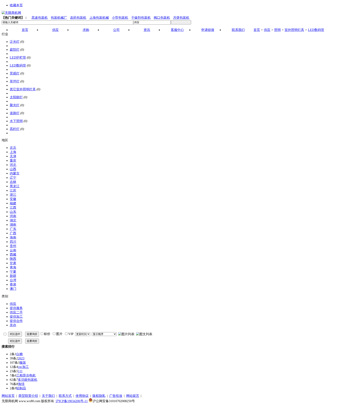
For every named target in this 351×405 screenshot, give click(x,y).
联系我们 (238, 30)
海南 (13, 237)
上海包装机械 (99, 17)
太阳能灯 (16, 97)
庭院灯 (15, 49)
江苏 (13, 190)
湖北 (13, 220)
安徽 (13, 199)
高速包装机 (39, 17)
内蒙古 (15, 173)
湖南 (13, 224)
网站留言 (132, 395)
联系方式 (65, 395)
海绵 (21, 384)
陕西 (13, 259)
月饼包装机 (181, 17)
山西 (13, 169)
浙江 (13, 194)
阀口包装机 (162, 17)
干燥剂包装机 (141, 17)
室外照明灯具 (294, 30)
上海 (13, 152)
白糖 (19, 354)
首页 (257, 30)
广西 (13, 233)
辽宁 (13, 177)
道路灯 (15, 113)
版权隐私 (98, 395)
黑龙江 (15, 186)
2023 (21, 358)
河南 (13, 216)
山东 (13, 211)
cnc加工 (23, 367)
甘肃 (13, 263)
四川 (13, 241)
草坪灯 (15, 81)
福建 (13, 203)
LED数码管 (316, 30)
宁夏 (13, 271)
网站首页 (8, 395)
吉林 (13, 182)
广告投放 (115, 395)
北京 (13, 147)
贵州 (13, 246)
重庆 (13, 160)
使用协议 (82, 395)
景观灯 (15, 73)
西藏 (13, 254)
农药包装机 (78, 17)
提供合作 (16, 321)
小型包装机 (120, 17)
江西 (13, 207)
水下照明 (16, 121)
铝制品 (21, 388)
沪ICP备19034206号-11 (72, 401)
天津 (13, 156)
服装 (23, 362)
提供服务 (16, 308)
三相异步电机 (26, 375)
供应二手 (16, 312)
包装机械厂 (59, 17)
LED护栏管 (18, 57)
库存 (13, 325)
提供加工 (16, 316)
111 (20, 371)
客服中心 (177, 30)
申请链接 (207, 30)
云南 (13, 250)
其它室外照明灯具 (23, 89)
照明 (277, 30)
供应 (267, 30)
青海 (13, 267)
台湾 (13, 280)
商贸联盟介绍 (28, 395)
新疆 (13, 276)
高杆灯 (15, 129)
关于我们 (48, 395)
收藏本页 (16, 5)
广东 (13, 229)
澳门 (13, 288)
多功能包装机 (27, 379)
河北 (13, 164)
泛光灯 (15, 41)
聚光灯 (15, 105)
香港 (13, 284)
